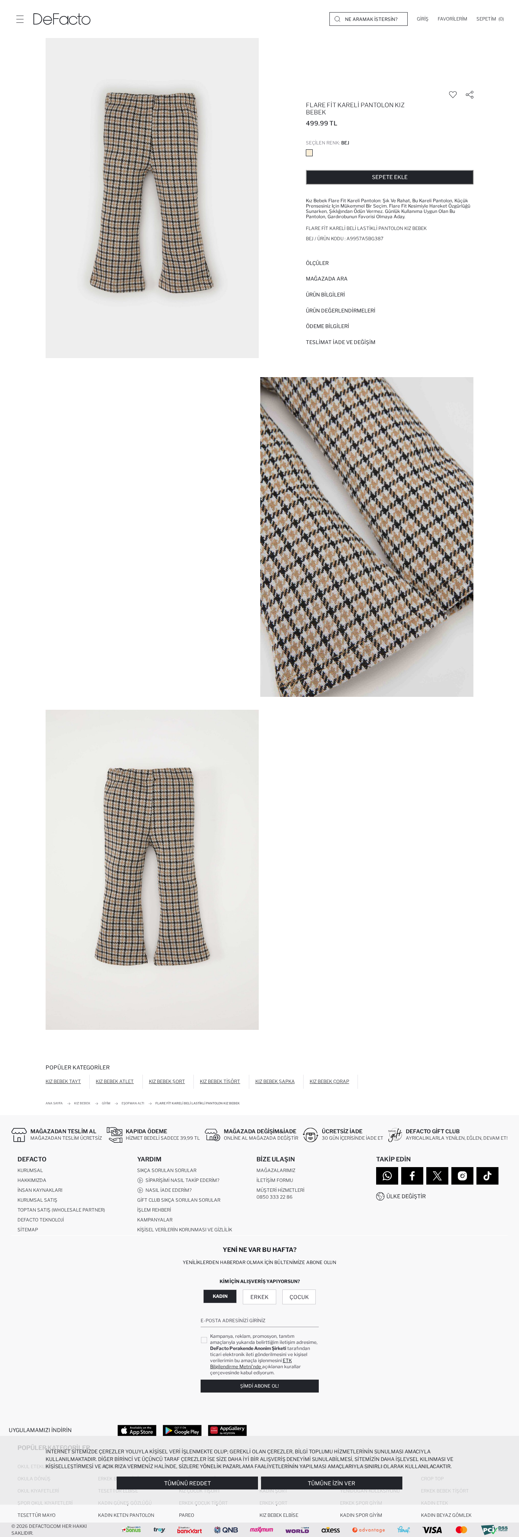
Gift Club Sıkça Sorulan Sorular (178, 1200)
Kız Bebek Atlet (115, 1081)
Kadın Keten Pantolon (126, 1515)
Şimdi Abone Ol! (259, 1386)
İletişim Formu (274, 1180)
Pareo (186, 1515)
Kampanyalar (154, 1220)
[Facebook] (412, 1176)
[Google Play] (182, 1430)
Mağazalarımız (275, 1170)
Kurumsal (30, 1170)
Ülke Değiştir (406, 1196)
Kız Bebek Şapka (275, 1081)
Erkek (259, 1297)
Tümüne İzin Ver (331, 1483)
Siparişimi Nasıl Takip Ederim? (181, 1180)
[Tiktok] (487, 1176)
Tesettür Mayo (36, 1515)
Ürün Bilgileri (325, 295)
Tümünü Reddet (187, 1483)
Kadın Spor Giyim (361, 1515)
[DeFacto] (61, 19)
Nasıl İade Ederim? (167, 1190)
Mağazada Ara (327, 279)
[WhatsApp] (387, 1176)
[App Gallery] (227, 1430)
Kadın (220, 1296)
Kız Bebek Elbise (279, 1515)
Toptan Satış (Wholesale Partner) (61, 1210)
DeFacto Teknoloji (40, 1220)
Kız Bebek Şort (167, 1081)
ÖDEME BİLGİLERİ (327, 326)
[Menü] (19, 19)
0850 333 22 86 (274, 1197)
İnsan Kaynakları (39, 1190)
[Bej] (309, 152)
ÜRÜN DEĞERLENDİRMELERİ (340, 311)
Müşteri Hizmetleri (280, 1190)
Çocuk (299, 1297)
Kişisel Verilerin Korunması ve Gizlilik (184, 1229)
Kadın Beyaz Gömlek (446, 1515)
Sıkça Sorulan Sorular (166, 1170)
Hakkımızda (31, 1180)
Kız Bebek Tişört (220, 1081)
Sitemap (27, 1229)
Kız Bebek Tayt (63, 1081)
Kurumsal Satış (37, 1200)
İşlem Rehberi (154, 1210)
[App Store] (137, 1430)
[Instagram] (462, 1176)
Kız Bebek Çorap (329, 1081)
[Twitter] (437, 1176)
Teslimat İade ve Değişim (340, 342)
